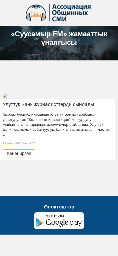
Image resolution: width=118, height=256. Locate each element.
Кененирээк (19, 153)
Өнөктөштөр (59, 207)
